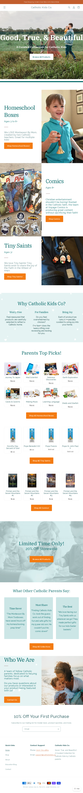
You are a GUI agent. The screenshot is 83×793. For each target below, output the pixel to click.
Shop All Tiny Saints (41, 460)
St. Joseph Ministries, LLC (51, 787)
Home (7, 750)
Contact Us (12, 700)
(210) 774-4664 (42, 750)
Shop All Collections (41, 646)
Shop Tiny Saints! (15, 276)
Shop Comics (54, 219)
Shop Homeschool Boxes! (18, 146)
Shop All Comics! (41, 508)
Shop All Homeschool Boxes (41, 415)
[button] (4, 7)
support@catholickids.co (46, 755)
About (7, 760)
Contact (8, 769)
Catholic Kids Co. (34, 787)
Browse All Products (41, 57)
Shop (7, 755)
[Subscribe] (58, 729)
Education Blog (11, 764)
